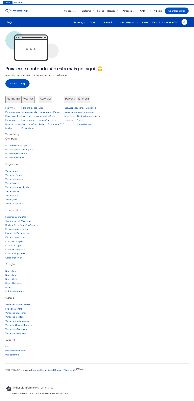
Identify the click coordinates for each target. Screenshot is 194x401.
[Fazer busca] (184, 22)
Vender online (11, 171)
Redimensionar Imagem (16, 229)
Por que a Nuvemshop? (16, 145)
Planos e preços (12, 112)
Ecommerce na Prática (49, 112)
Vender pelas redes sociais (17, 304)
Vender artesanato (14, 179)
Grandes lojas (19, 2)
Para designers (12, 354)
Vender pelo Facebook (16, 329)
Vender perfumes (13, 175)
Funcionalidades (29, 107)
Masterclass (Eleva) (47, 116)
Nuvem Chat (11, 279)
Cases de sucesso (85, 124)
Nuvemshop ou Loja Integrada (19, 149)
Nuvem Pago (11, 271)
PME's (8, 2)
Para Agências (70, 107)
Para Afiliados (70, 112)
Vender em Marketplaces (17, 321)
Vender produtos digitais (17, 187)
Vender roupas (12, 191)
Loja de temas (28, 120)
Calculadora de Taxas (15, 249)
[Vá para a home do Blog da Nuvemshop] (16, 13)
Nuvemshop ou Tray (14, 157)
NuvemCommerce (47, 120)
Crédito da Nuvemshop (16, 291)
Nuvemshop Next (13, 124)
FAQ (7, 346)
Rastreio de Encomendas (17, 233)
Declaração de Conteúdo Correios (21, 225)
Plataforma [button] (85, 11)
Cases (145, 22)
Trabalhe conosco (85, 112)
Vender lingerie (12, 183)
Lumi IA (8, 128)
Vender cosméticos (14, 203)
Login (159, 11)
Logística (68, 120)
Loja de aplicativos (30, 116)
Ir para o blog (17, 83)
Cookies (58, 370)
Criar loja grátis (176, 10)
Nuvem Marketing (13, 283)
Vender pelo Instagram (16, 313)
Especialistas (27, 128)
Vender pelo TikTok (14, 316)
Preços (100, 11)
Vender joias (11, 199)
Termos (36, 370)
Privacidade (47, 370)
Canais (93, 22)
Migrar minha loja (13, 116)
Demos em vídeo (29, 124)
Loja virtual (10, 107)
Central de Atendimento (88, 116)
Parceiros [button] (127, 11)
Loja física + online (13, 308)
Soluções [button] (69, 11)
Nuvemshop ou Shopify (16, 153)
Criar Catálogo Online (15, 253)
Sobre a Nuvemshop (86, 107)
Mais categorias (128, 22)
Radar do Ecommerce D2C (165, 22)
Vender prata (11, 195)
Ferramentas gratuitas (15, 217)
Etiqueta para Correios (16, 237)
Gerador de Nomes (14, 257)
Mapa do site (70, 370)
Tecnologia (69, 116)
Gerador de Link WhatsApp (18, 221)
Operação (108, 22)
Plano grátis (10, 120)
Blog (8, 22)
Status (80, 120)
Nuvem (8, 287)
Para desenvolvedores (15, 350)
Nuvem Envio (11, 275)
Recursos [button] (112, 11)
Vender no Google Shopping (19, 325)
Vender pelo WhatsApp (16, 333)
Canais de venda (29, 112)
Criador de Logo (13, 245)
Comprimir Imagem (14, 241)
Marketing (78, 22)
